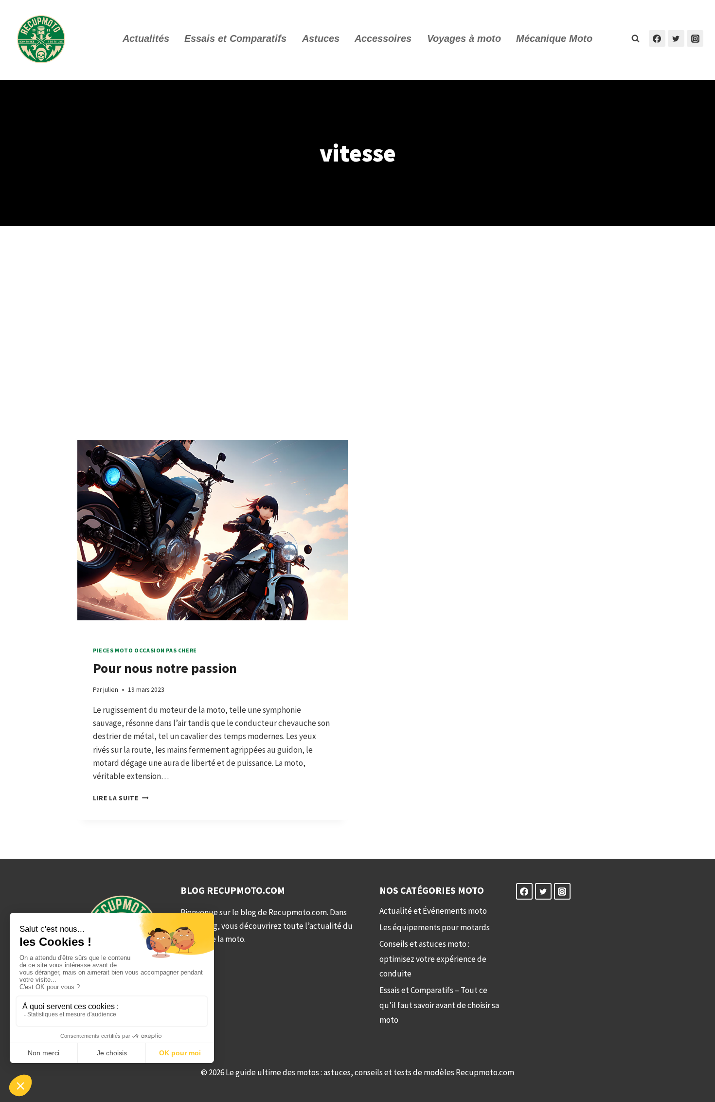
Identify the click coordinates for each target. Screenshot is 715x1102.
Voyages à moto (464, 38)
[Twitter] (676, 38)
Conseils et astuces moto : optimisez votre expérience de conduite (432, 959)
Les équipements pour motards (434, 927)
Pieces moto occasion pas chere (145, 650)
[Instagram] (695, 38)
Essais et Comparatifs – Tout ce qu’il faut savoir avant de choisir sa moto (439, 1005)
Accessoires (383, 38)
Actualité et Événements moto (433, 910)
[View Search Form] (635, 38)
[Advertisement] (357, 333)
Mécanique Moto (554, 38)
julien (110, 690)
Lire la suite (120, 798)
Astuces (321, 38)
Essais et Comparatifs (235, 38)
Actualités (146, 38)
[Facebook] (657, 38)
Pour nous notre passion (165, 668)
